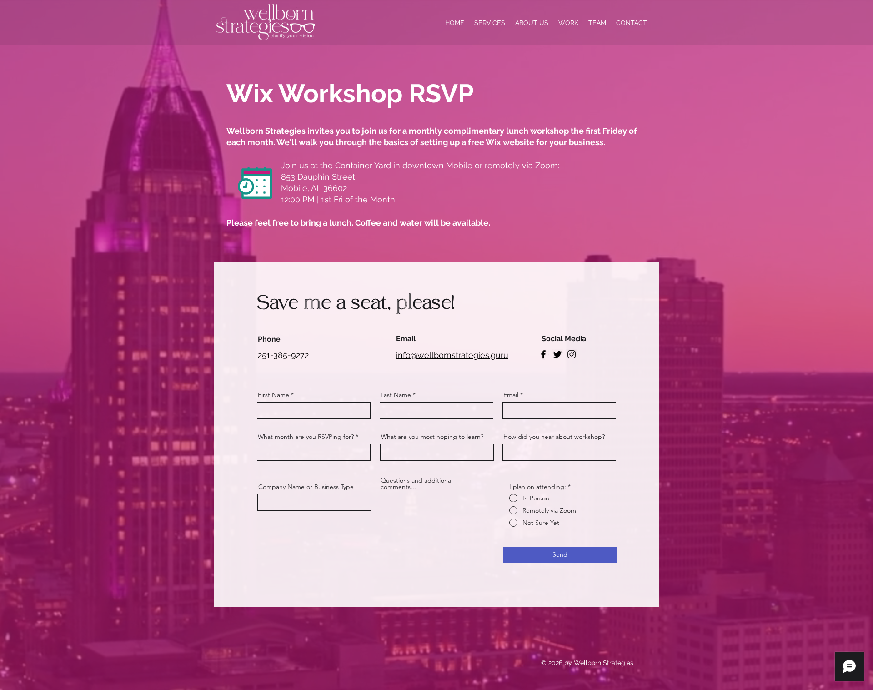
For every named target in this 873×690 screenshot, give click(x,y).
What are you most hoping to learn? (432, 436)
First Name (273, 395)
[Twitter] (557, 354)
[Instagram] (571, 354)
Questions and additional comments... (416, 483)
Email (510, 395)
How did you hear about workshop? (554, 436)
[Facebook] (543, 354)
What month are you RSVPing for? (306, 436)
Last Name (396, 395)
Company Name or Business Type (306, 487)
